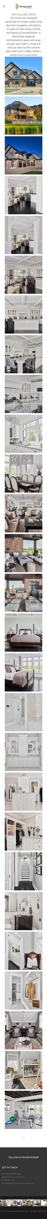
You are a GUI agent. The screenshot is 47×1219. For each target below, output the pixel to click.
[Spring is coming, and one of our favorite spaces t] (30, 1202)
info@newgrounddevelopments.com (19, 1183)
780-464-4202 (9, 1180)
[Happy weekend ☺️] (3, 1202)
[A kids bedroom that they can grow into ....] (16, 1202)
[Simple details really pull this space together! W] (10, 1202)
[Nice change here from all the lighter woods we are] (23, 1202)
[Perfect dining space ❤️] (37, 1202)
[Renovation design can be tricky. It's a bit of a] (43, 1202)
